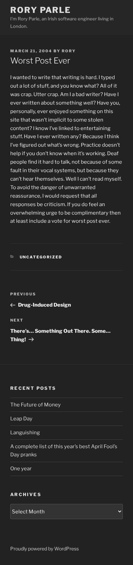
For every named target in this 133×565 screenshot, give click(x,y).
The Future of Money (35, 405)
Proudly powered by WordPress (44, 548)
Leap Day (21, 419)
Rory (69, 51)
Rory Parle (40, 10)
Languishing (25, 433)
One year (21, 469)
